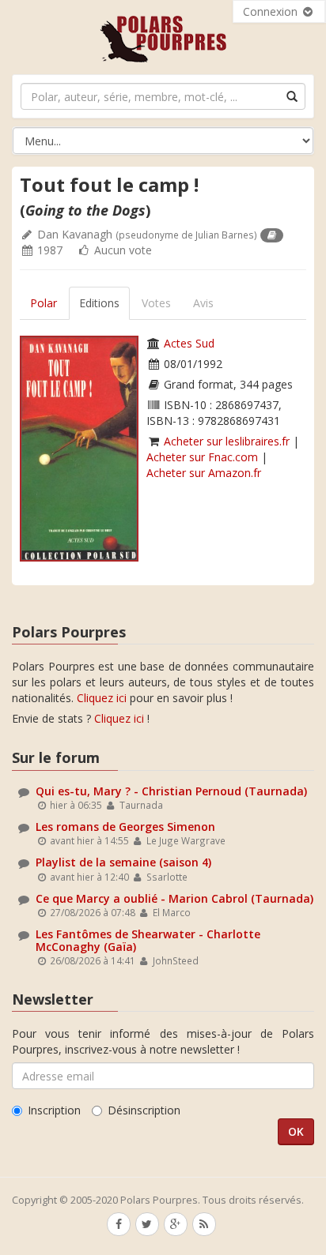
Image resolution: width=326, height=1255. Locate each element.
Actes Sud (189, 343)
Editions (99, 302)
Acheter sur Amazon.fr (203, 472)
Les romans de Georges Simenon (125, 826)
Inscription (54, 1110)
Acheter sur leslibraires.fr (227, 441)
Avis (203, 302)
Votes (156, 302)
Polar (43, 302)
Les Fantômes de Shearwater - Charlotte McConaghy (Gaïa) (148, 939)
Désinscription (144, 1110)
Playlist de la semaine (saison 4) (123, 862)
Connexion (272, 11)
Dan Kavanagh (74, 234)
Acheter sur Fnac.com (202, 456)
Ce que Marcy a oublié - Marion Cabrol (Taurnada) (174, 898)
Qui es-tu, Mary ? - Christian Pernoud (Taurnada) (171, 790)
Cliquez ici (102, 697)
